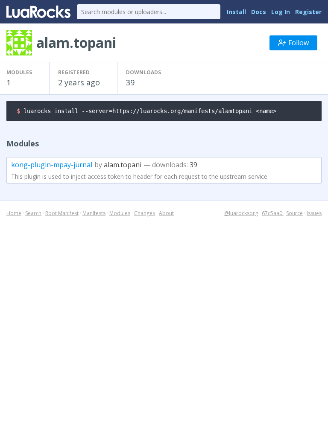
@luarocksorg (241, 213)
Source (294, 213)
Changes (144, 213)
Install (236, 12)
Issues (314, 213)
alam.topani (122, 164)
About (166, 213)
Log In (280, 12)
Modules (119, 213)
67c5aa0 (273, 213)
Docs (258, 12)
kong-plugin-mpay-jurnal (51, 164)
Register (308, 12)
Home (13, 213)
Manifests (93, 213)
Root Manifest (62, 213)
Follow (298, 42)
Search (33, 213)
